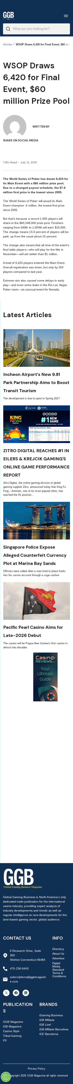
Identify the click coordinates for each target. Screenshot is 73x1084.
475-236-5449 (19, 968)
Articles (7, 44)
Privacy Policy (36, 1068)
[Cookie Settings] (6, 1077)
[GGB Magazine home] (8, 15)
